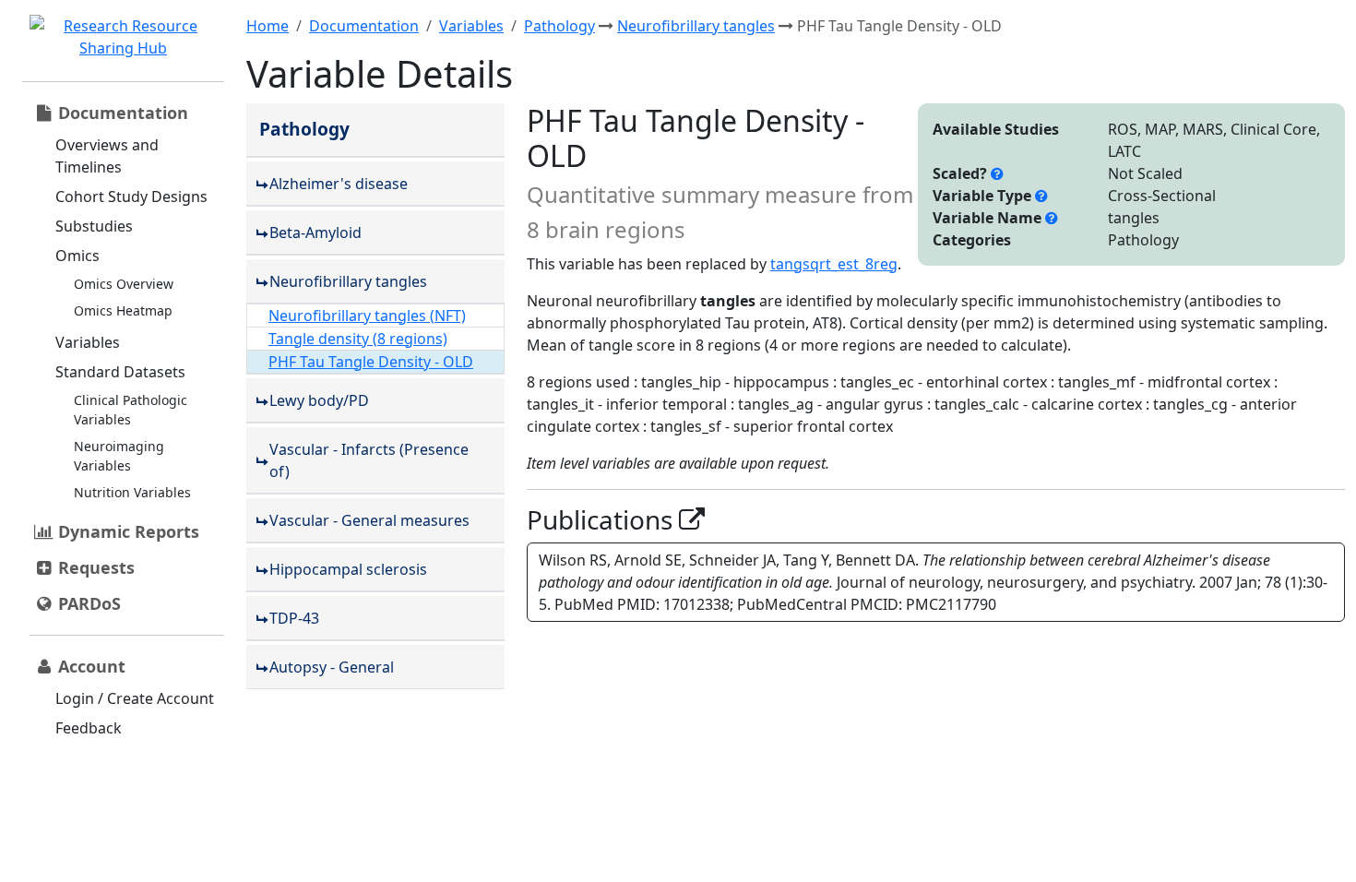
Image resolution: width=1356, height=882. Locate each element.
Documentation (364, 26)
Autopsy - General (331, 667)
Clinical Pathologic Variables (130, 409)
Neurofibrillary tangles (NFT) (367, 315)
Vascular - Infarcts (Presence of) (369, 460)
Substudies (94, 226)
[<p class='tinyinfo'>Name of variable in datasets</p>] (1051, 218)
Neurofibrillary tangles (696, 26)
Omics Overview (123, 283)
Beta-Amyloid (315, 232)
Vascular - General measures (369, 520)
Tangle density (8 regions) (357, 338)
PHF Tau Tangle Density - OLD (370, 362)
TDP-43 (294, 618)
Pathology (559, 26)
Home (267, 26)
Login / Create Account (134, 698)
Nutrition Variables (132, 492)
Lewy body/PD (319, 400)
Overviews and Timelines (107, 156)
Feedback (88, 728)
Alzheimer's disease (338, 183)
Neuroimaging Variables (119, 455)
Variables (87, 342)
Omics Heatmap (123, 310)
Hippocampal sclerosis (348, 569)
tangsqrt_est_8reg (834, 264)
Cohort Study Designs (131, 196)
